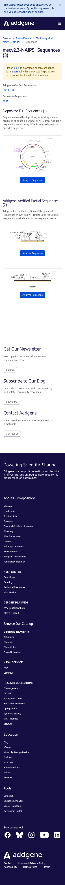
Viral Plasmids (11, 718)
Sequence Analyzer (13, 801)
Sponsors (8, 521)
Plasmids (8, 642)
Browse (7, 38)
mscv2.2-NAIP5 (11, 41)
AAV (6, 667)
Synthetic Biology (12, 713)
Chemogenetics (12, 688)
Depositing (9, 577)
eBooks (7, 747)
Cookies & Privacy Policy (31, 863)
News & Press (11, 551)
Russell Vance (23, 38)
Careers (8, 541)
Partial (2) (8, 89)
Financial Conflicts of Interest (19, 526)
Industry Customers (14, 546)
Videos (7, 772)
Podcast (8, 757)
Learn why (18, 71)
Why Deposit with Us (14, 608)
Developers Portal (13, 811)
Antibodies (9, 637)
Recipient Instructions (15, 556)
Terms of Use (30, 866)
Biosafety (8, 531)
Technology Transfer (14, 561)
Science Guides (12, 767)
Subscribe (11, 401)
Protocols (8, 762)
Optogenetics (10, 708)
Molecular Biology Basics (16, 752)
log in (17, 67)
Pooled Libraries (12, 652)
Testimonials (10, 516)
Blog (6, 742)
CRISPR (8, 693)
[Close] (58, 4)
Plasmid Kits (10, 647)
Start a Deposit (11, 613)
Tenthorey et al (44, 38)
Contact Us (12, 433)
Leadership (9, 511)
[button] (59, 23)
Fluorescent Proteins (14, 703)
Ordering (8, 582)
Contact (8, 863)
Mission (8, 506)
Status (46, 866)
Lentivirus (9, 672)
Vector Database (12, 806)
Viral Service (10, 592)
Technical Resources (14, 587)
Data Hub (8, 795)
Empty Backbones (13, 698)
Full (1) (6, 100)
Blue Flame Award (13, 536)
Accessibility (10, 866)
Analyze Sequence (32, 180)
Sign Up (10, 369)
